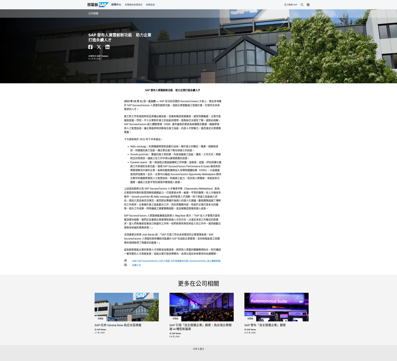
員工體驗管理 (213, 261)
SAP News (101, 330)
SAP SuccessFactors (148, 261)
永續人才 (136, 265)
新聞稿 (91, 56)
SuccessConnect (197, 261)
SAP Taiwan (102, 56)
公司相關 (93, 13)
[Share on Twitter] (99, 47)
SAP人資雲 (164, 261)
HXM (134, 261)
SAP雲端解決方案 (179, 261)
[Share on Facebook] (90, 47)
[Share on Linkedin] (107, 47)
